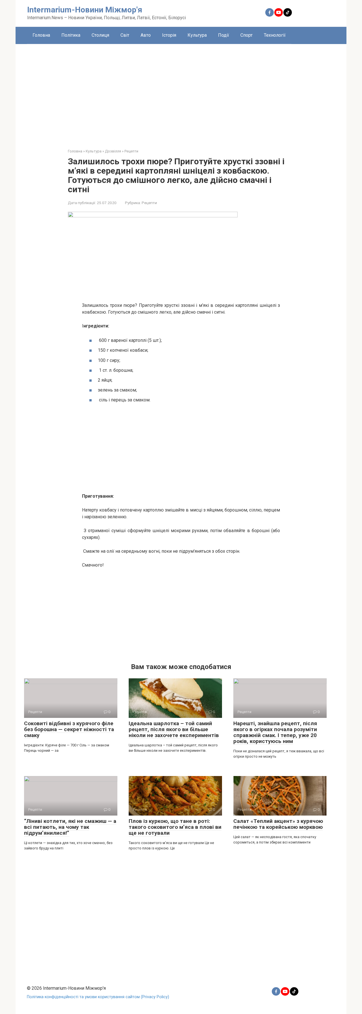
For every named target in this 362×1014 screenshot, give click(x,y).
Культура (197, 35)
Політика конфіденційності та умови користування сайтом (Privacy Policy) (98, 997)
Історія (169, 35)
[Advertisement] (181, 92)
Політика (70, 35)
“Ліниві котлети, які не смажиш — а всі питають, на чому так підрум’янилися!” (70, 827)
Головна (41, 35)
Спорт (246, 35)
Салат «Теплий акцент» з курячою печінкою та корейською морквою (278, 824)
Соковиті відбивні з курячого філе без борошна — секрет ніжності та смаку (69, 729)
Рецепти (149, 202)
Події (223, 35)
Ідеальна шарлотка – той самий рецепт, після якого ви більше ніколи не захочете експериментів (174, 729)
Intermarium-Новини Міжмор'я (84, 9)
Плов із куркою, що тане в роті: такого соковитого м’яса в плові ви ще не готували (175, 827)
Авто (146, 35)
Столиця (100, 35)
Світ (124, 35)
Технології (275, 35)
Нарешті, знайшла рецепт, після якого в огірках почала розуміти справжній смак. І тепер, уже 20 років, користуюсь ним (275, 732)
